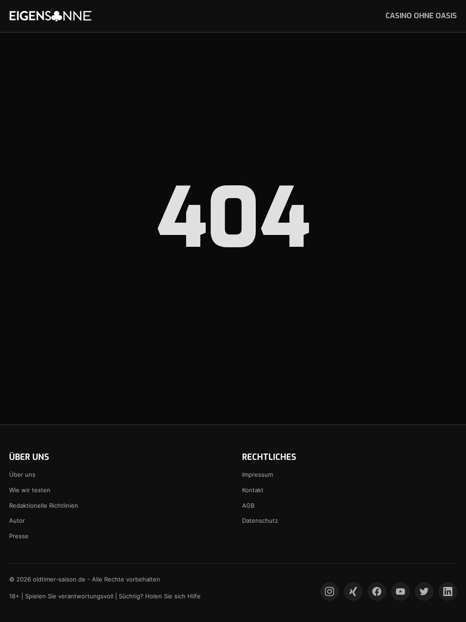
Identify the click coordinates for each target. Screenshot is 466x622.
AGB (248, 505)
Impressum (257, 474)
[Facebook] (377, 591)
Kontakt (252, 490)
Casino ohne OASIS (421, 15)
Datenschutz (260, 520)
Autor (17, 520)
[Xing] (353, 591)
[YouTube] (400, 591)
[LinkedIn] (448, 591)
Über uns (22, 474)
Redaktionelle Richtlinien (43, 505)
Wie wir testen (30, 490)
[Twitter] (424, 591)
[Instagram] (329, 591)
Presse (19, 536)
